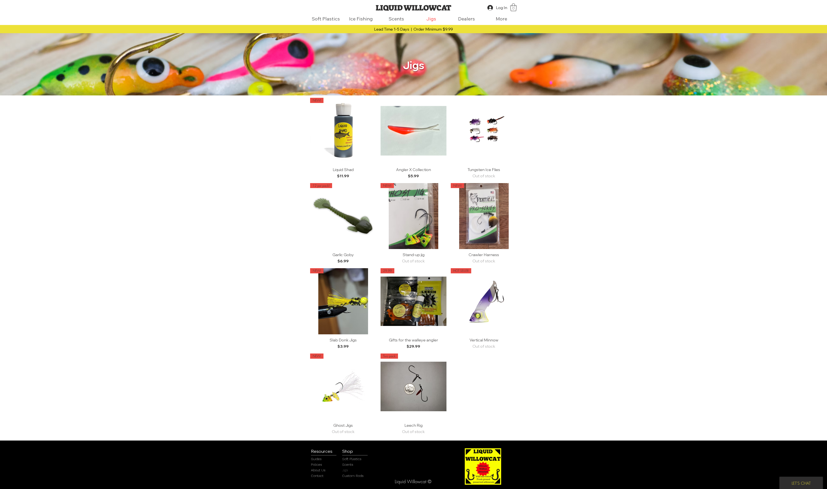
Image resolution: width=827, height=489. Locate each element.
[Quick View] (414, 131)
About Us (318, 470)
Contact (317, 476)
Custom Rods (353, 476)
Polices (316, 465)
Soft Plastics (351, 459)
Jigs (345, 470)
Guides (316, 459)
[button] (513, 7)
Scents (347, 465)
